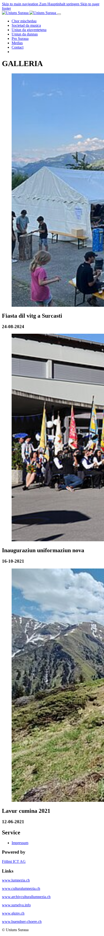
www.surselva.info (16, 905)
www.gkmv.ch (13, 913)
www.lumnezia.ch (16, 880)
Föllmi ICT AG (14, 861)
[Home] (29, 13)
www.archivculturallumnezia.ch (26, 897)
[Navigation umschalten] (59, 14)
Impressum (20, 843)
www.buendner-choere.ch (22, 921)
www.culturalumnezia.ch (21, 888)
